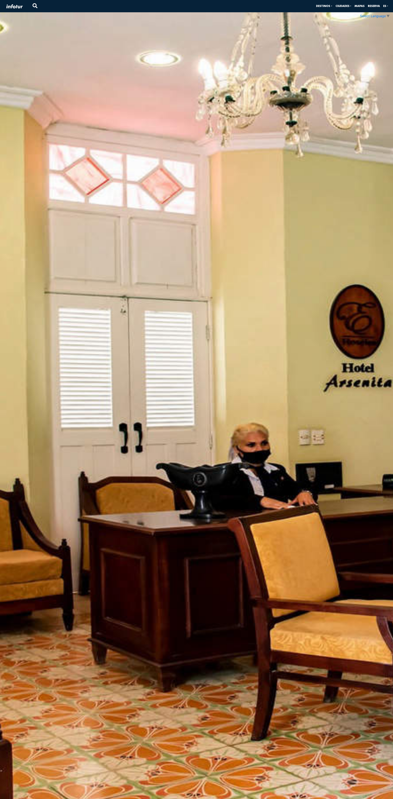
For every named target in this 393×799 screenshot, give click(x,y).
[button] (324, 6)
